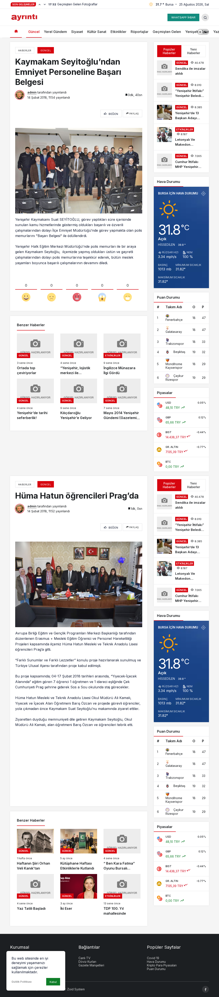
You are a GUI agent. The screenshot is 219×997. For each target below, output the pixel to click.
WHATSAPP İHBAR (183, 17)
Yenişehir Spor (197, 32)
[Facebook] (205, 989)
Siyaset (77, 32)
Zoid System (76, 989)
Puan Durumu (156, 969)
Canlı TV (84, 958)
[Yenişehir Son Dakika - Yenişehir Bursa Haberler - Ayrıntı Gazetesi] (24, 17)
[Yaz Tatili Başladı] (35, 895)
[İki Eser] (78, 895)
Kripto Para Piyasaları (162, 965)
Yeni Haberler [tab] (193, 51)
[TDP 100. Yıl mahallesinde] (122, 895)
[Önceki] (39, 4)
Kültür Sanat (96, 32)
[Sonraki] (44, 4)
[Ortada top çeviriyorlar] (35, 354)
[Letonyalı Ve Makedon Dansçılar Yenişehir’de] (181, 137)
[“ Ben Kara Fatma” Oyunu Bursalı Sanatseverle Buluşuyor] (122, 850)
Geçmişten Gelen (167, 32)
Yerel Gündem (55, 32)
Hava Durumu (156, 961)
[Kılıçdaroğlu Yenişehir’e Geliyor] (78, 400)
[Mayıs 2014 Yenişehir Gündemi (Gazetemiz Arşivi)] (122, 400)
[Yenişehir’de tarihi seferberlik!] (35, 400)
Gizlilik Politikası (22, 981)
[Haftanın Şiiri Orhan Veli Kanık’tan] (35, 850)
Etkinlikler (118, 32)
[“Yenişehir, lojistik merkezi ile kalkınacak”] (78, 354)
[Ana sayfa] (16, 32)
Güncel (34, 32)
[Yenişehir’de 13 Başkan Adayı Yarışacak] (181, 113)
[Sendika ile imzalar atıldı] (181, 68)
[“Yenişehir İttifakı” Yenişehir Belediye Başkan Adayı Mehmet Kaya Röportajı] (181, 90)
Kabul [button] (53, 982)
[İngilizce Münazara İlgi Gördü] (122, 354)
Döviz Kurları (87, 961)
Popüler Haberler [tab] (169, 51)
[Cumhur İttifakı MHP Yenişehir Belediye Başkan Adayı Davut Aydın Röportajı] (181, 161)
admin (32, 92)
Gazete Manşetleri (91, 965)
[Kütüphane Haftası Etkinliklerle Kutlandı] (78, 850)
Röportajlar (139, 32)
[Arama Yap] (205, 17)
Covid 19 (153, 958)
